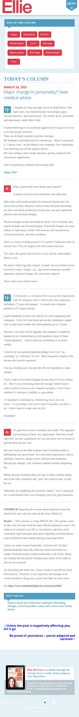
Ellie (17, 7)
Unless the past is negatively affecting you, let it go (37, 627)
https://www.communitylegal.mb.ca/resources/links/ (35, 585)
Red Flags (35, 52)
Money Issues (17, 52)
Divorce (45, 34)
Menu (71, 3)
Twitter (45, 702)
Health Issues (17, 43)
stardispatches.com (49, 683)
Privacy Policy (38, 711)
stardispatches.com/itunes (19, 691)
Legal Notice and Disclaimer (38, 707)
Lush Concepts (15, 702)
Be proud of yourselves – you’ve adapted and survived (42, 637)
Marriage (47, 43)
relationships (53, 52)
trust (14, 61)
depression (29, 34)
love (33, 43)
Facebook (54, 702)
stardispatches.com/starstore (48, 688)
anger (14, 34)
